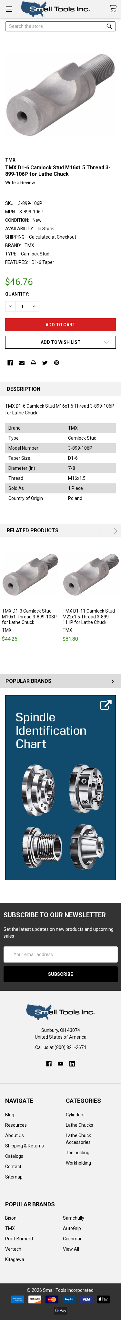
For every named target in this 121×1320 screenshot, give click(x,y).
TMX (10, 1228)
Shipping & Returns (24, 1145)
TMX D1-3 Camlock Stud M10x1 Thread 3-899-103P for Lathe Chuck (29, 616)
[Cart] (115, 9)
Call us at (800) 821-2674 (60, 1047)
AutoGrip (72, 1228)
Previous (101, 530)
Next (114, 530)
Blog (9, 1114)
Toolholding (77, 1152)
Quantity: (17, 294)
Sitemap (14, 1176)
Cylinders (75, 1114)
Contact (13, 1166)
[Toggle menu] (9, 9)
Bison (10, 1218)
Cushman (73, 1238)
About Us (14, 1135)
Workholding (78, 1163)
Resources (16, 1125)
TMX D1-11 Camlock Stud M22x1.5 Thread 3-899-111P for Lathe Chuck (89, 616)
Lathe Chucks (79, 1125)
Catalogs (14, 1156)
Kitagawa (14, 1259)
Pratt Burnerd (19, 1238)
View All (71, 1249)
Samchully (73, 1218)
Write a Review (20, 182)
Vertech (13, 1249)
